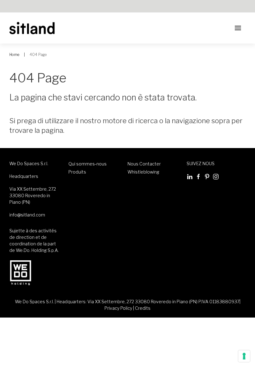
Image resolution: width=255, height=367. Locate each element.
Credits (143, 308)
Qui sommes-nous (87, 163)
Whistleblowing (143, 171)
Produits (77, 171)
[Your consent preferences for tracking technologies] (244, 356)
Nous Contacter (144, 163)
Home (14, 54)
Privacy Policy (118, 308)
